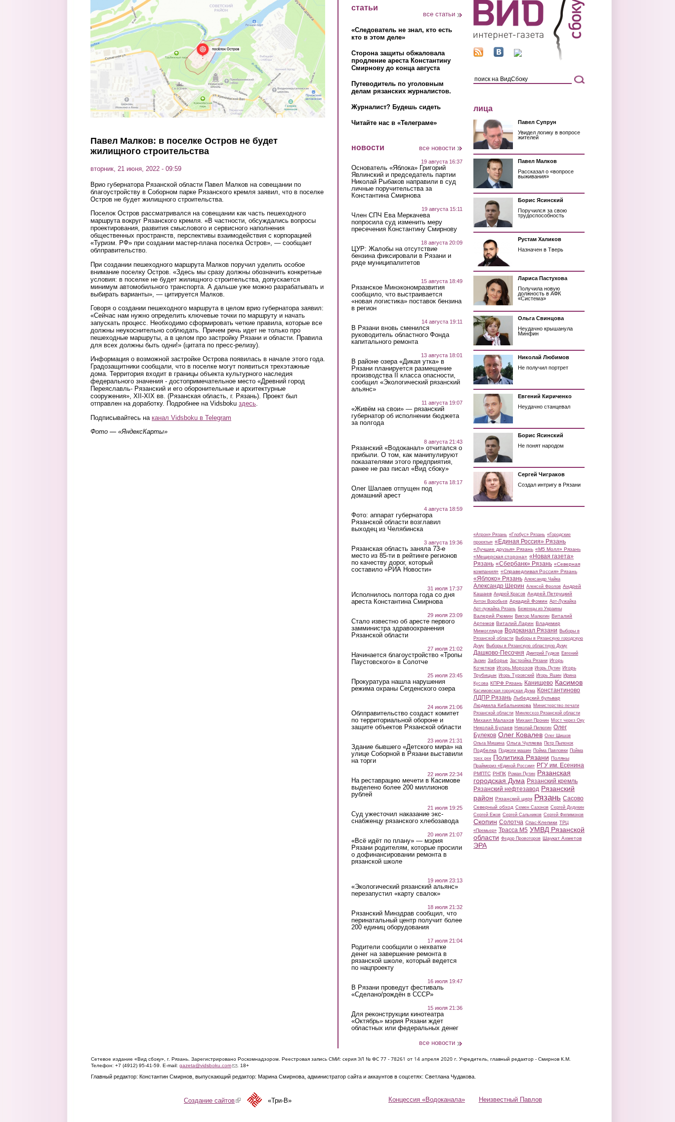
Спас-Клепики (541, 822)
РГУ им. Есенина (560, 765)
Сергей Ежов (487, 814)
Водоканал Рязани (531, 630)
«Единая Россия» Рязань (530, 541)
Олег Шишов (558, 735)
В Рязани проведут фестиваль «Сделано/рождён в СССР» (397, 991)
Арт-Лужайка (562, 601)
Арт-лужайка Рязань (494, 608)
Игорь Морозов (515, 667)
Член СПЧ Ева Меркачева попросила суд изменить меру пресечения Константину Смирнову (404, 222)
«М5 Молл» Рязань (558, 549)
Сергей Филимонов (564, 814)
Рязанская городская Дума (522, 777)
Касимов (569, 682)
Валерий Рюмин (493, 616)
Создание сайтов (212, 1100)
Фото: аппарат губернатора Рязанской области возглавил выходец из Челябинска (396, 522)
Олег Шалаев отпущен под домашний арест (391, 492)
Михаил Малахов (493, 720)
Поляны (560, 758)
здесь (247, 403)
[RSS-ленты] (478, 54)
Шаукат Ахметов (562, 838)
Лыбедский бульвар (536, 698)
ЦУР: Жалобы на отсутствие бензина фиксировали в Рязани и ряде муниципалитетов (401, 256)
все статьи (439, 14)
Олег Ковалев (520, 735)
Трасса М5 (513, 830)
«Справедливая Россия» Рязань (539, 571)
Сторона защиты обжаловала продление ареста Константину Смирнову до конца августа (401, 60)
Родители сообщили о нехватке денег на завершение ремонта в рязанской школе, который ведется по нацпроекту (404, 957)
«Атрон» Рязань (490, 534)
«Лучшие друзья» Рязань (503, 549)
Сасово (573, 798)
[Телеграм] (518, 54)
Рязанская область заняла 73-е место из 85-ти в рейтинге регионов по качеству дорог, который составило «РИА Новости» (404, 559)
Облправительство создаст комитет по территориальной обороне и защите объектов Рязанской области (406, 720)
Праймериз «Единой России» (504, 765)
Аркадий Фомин (528, 601)
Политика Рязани (521, 757)
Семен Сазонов (531, 807)
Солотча (511, 822)
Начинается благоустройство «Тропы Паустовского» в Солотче (406, 658)
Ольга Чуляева (524, 743)
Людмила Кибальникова (502, 705)
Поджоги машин (515, 750)
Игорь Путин (547, 667)
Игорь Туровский (516, 675)
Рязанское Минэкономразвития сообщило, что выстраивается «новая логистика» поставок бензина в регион (406, 298)
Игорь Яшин (548, 675)
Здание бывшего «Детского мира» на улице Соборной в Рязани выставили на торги (407, 754)
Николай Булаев (492, 727)
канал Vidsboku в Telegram (191, 417)
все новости (437, 148)
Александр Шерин (498, 585)
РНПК (499, 773)
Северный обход (493, 807)
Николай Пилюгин (532, 727)
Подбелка (485, 750)
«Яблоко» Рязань (497, 578)
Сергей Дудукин (567, 807)
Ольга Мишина (489, 743)
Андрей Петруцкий (549, 593)
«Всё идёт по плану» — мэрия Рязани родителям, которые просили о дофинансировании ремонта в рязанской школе (406, 851)
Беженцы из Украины (540, 608)
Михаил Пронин (532, 720)
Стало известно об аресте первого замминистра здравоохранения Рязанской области (403, 628)
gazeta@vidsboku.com (208, 1065)
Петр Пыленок (558, 743)
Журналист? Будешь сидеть (396, 107)
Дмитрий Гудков (542, 653)
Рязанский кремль (552, 781)
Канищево (538, 682)
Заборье (498, 660)
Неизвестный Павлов (510, 1099)
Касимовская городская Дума (504, 690)
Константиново (558, 690)
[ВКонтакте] (499, 54)
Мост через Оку (568, 720)
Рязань (547, 797)
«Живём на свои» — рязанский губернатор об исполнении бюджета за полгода (405, 416)
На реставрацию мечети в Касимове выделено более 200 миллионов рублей (405, 787)
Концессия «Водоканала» (426, 1099)
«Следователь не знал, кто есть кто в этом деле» (401, 33)
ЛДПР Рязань (492, 697)
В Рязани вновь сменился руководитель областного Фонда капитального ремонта (400, 335)
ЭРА (480, 845)
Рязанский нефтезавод (506, 789)
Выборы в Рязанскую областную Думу (526, 645)
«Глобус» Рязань (527, 534)
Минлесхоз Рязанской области (547, 712)
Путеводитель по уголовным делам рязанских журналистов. (401, 87)
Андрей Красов (509, 593)
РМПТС (482, 773)
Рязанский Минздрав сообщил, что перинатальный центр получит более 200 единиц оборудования (406, 920)
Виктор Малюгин (532, 616)
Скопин (485, 822)
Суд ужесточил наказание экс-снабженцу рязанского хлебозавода (405, 818)
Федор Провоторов (521, 838)
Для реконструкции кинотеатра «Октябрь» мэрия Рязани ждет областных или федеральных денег (405, 1021)
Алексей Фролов (543, 586)
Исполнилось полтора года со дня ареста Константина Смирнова (403, 598)
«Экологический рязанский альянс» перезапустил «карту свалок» (404, 890)
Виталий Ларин (515, 623)
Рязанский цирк (513, 798)
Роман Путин (521, 773)
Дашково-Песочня (498, 652)
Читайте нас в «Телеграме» (394, 122)
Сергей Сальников (522, 814)
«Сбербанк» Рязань (524, 563)
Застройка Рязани (529, 660)
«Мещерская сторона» (500, 556)
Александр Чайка (542, 579)
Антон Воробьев (490, 601)
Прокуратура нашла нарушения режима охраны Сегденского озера (403, 685)
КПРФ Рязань (506, 683)
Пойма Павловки (550, 750)
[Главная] (529, 58)
